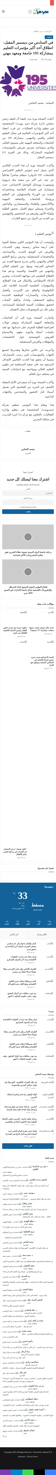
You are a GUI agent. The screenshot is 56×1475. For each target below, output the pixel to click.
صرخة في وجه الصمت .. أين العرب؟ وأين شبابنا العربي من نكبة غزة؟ (28, 1347)
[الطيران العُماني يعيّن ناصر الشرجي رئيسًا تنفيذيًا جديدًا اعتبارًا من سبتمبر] (45, 972)
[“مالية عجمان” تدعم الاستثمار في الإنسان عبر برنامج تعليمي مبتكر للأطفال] (14, 743)
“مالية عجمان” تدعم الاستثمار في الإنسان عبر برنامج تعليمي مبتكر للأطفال (15, 851)
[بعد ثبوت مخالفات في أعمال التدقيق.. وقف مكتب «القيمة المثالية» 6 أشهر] (45, 997)
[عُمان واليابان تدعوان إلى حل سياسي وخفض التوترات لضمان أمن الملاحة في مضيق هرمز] (45, 947)
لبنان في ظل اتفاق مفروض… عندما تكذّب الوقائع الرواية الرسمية (26, 1199)
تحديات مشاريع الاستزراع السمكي (15, 1175)
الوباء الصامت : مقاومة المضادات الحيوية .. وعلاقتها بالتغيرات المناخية (28, 1415)
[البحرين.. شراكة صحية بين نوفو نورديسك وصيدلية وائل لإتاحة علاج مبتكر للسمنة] (46, 1110)
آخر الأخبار (14, 934)
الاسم (28, 489)
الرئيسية (48, 31)
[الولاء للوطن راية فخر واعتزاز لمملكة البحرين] (46, 1098)
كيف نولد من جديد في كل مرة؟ (14, 1358)
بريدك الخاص (28, 498)
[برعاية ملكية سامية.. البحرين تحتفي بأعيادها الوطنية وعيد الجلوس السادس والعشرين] (46, 1122)
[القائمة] (3, 12)
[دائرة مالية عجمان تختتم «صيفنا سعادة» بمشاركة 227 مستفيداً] (41, 618)
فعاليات (35, 31)
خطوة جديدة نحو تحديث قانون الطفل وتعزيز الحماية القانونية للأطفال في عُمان (15, 630)
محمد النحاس (28, 449)
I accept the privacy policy (28, 507)
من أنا (5, 1436)
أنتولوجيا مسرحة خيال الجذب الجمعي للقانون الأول (21, 1426)
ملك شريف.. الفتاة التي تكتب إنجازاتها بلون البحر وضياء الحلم (25, 1295)
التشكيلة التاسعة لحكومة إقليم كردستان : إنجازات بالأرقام (23, 1368)
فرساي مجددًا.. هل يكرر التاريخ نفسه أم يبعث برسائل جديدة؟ (25, 1209)
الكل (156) (28, 1146)
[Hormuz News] (38, 11)
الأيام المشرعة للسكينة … (12, 1237)
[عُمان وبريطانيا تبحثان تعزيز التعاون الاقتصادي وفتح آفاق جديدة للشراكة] (45, 985)
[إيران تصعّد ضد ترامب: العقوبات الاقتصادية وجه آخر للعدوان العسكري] (45, 960)
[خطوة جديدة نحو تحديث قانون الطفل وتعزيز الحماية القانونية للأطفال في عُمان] (14, 618)
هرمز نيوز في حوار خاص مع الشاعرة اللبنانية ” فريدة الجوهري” (26, 1405)
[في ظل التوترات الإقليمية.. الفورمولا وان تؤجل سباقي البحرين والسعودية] (46, 1086)
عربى (42, 31)
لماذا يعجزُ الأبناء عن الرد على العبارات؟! (17, 1227)
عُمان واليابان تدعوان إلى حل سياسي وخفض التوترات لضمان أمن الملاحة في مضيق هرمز (20, 946)
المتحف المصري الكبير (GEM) (13, 1306)
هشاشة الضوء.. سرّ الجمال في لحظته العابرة (19, 1316)
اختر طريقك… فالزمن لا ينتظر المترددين (17, 1326)
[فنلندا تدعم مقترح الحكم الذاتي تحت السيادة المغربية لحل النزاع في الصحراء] (46, 1135)
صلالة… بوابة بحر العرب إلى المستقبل (37, 1217)
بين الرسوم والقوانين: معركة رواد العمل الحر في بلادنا (22, 1272)
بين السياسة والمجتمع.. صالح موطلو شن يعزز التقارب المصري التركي (28, 1261)
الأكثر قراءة (42, 934)
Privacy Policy (32, 1457)
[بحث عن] (52, 12)
